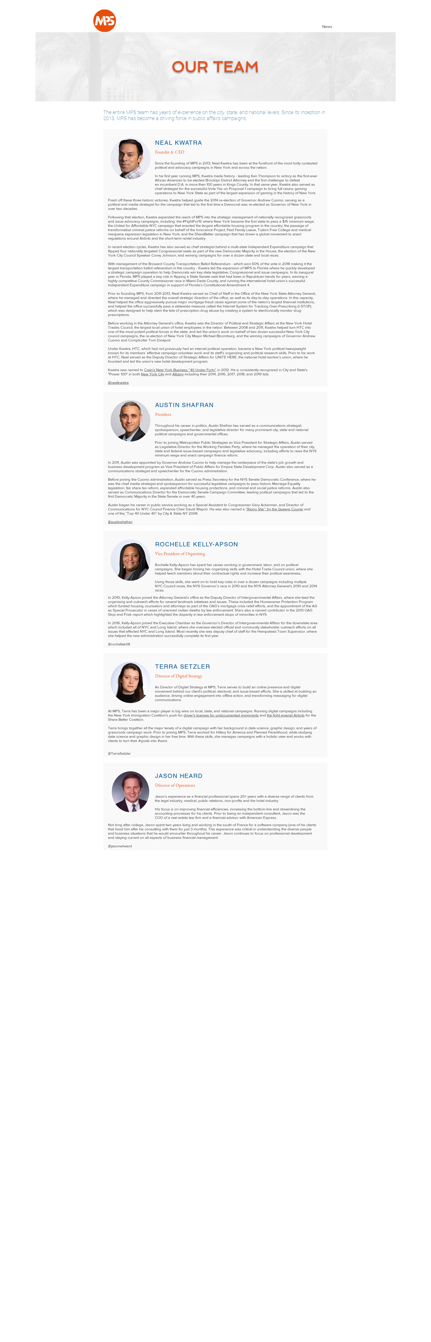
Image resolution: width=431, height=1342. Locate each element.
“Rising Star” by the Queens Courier (274, 509)
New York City (152, 374)
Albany (178, 374)
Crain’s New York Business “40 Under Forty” (180, 370)
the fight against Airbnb (286, 715)
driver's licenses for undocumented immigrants (221, 715)
